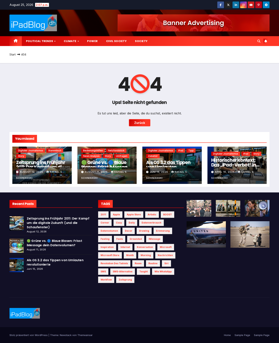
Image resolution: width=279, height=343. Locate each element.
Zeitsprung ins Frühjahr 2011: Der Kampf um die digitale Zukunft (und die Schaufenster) (58, 222)
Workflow (106, 279)
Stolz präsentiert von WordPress (28, 335)
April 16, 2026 (225, 171)
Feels (119, 239)
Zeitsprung (125, 279)
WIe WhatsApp (163, 271)
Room (138, 263)
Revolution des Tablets (114, 263)
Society (141, 41)
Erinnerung (163, 230)
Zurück (139, 123)
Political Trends (40, 41)
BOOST (167, 214)
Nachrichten (165, 255)
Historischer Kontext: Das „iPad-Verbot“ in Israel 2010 (233, 165)
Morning (146, 255)
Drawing (144, 230)
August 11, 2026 (96, 171)
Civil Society (116, 41)
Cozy (119, 222)
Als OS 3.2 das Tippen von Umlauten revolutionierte (168, 167)
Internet (125, 247)
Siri (166, 263)
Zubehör (153, 156)
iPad (180, 150)
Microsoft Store (110, 255)
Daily (132, 222)
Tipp (191, 150)
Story (21, 156)
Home (227, 335)
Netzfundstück (116, 150)
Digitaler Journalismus (30, 150)
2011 (103, 214)
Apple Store (134, 214)
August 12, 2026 (32, 171)
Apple (116, 214)
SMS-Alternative (122, 271)
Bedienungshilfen (93, 150)
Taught (143, 271)
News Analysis (91, 156)
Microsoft (166, 247)
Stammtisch (54, 150)
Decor (128, 230)
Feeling (105, 239)
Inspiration (107, 247)
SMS (103, 271)
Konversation (145, 247)
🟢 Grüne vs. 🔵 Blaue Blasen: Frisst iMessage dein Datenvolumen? (105, 167)
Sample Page (242, 335)
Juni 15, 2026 (159, 171)
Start (12, 54)
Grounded (136, 239)
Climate (70, 41)
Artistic (152, 214)
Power (92, 41)
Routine (153, 263)
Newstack (66, 335)
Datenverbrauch (151, 222)
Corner (105, 222)
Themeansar (85, 335)
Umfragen (121, 156)
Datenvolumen (109, 230)
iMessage (154, 239)
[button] (258, 41)
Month (130, 255)
